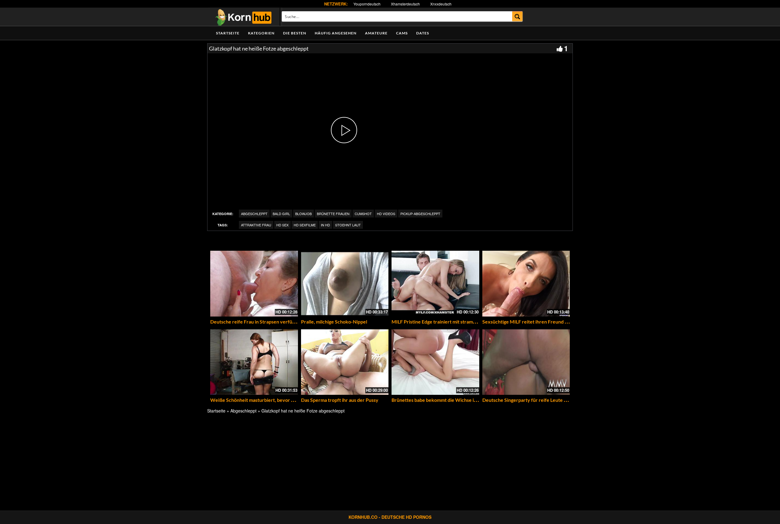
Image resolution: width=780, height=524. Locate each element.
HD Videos (386, 213)
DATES (422, 33)
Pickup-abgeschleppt (420, 213)
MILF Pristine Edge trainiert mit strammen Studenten (449, 321)
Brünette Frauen (333, 213)
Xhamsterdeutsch (405, 4)
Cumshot (363, 213)
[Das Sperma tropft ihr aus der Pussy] (345, 362)
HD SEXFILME (305, 224)
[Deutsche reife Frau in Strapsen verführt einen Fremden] (254, 284)
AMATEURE (376, 33)
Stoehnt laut (348, 224)
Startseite (227, 33)
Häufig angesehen (335, 33)
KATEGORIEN (261, 33)
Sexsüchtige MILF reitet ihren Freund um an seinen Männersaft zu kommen (563, 321)
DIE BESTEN (294, 33)
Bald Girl (281, 213)
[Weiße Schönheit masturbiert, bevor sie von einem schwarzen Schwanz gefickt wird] (254, 362)
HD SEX (282, 224)
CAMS (402, 33)
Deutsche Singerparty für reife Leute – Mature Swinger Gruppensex (556, 400)
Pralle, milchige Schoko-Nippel (334, 321)
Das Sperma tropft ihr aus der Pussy (339, 400)
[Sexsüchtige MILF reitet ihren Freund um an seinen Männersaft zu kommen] (526, 284)
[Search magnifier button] (517, 16)
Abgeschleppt (254, 213)
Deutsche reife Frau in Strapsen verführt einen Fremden (271, 321)
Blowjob (303, 213)
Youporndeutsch (367, 4)
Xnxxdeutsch (441, 4)
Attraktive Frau (256, 224)
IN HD (325, 224)
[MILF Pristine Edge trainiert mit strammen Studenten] (435, 284)
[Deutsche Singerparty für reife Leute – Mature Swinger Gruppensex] (526, 362)
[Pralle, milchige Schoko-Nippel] (345, 284)
